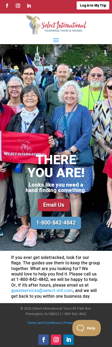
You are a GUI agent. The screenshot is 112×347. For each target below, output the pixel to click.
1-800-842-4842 (56, 223)
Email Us (53, 205)
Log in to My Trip (93, 5)
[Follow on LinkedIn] (28, 5)
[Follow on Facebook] (7, 5)
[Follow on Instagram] (18, 5)
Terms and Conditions (44, 322)
